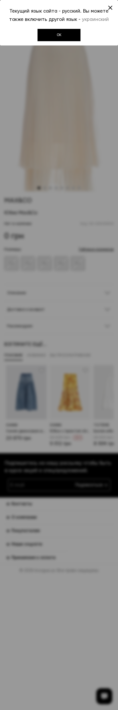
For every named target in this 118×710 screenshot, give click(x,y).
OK (59, 35)
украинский (95, 19)
